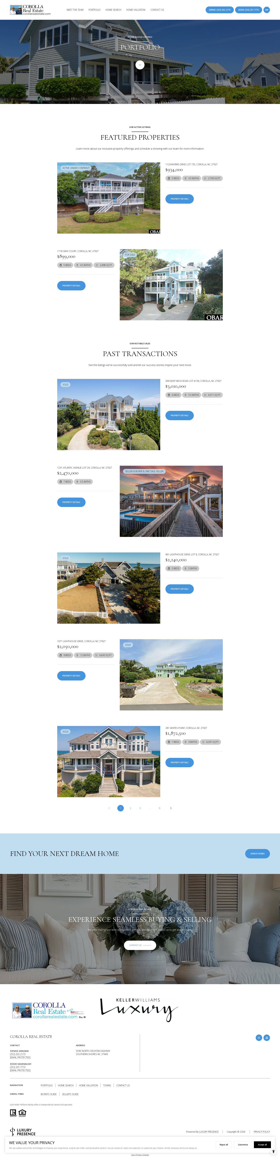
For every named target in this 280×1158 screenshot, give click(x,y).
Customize (243, 1144)
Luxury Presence (209, 1131)
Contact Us (157, 9)
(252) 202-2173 (17, 1054)
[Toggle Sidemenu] (266, 10)
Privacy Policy (262, 1131)
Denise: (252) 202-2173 (219, 9)
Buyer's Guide (49, 1094)
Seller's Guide (70, 1094)
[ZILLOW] (266, 1037)
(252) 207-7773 (17, 1067)
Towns (107, 1085)
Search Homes (258, 853)
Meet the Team (75, 9)
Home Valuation (135, 9)
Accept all (262, 1144)
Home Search (113, 9)
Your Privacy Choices (140, 1154)
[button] (140, 945)
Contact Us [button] (123, 1085)
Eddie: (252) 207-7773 (249, 9)
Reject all (224, 1144)
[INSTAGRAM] (259, 1037)
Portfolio (94, 9)
